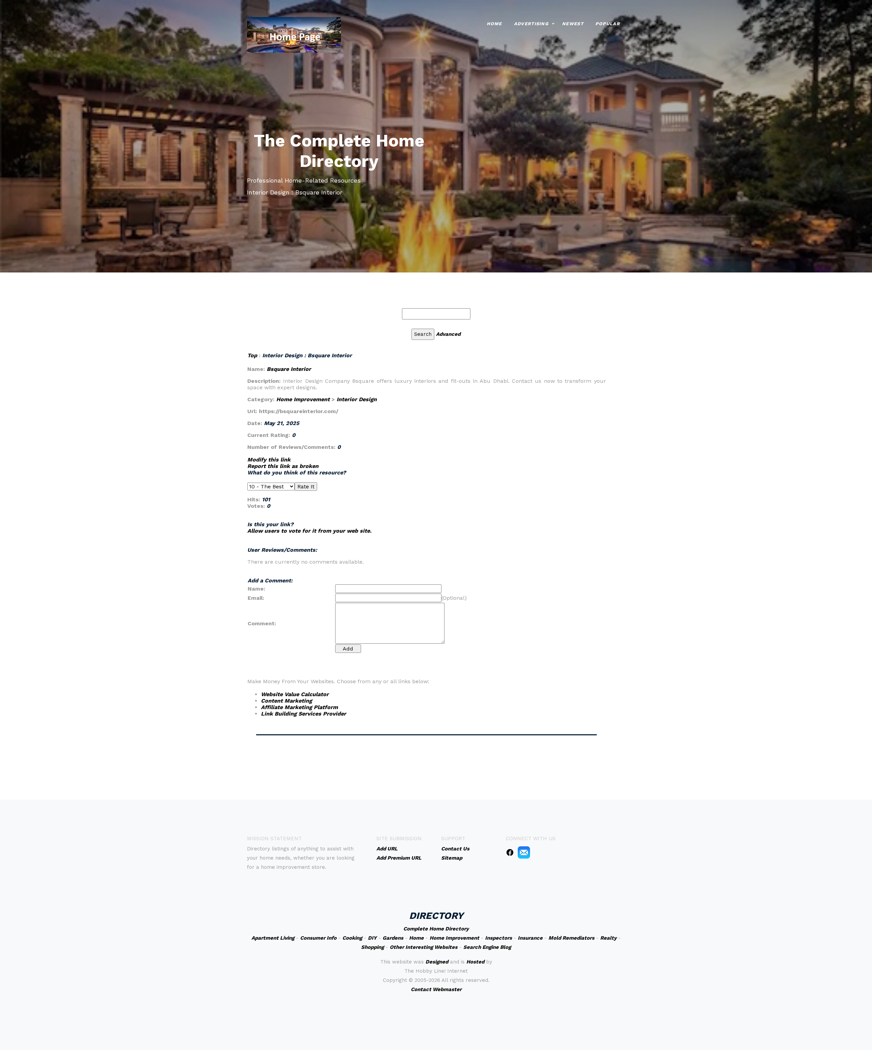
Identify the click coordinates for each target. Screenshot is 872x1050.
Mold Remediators (571, 938)
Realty (608, 938)
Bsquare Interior (289, 369)
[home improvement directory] (294, 34)
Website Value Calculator (295, 694)
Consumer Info (318, 938)
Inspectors (498, 938)
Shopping (372, 947)
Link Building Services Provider (303, 713)
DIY (372, 938)
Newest (572, 23)
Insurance (530, 938)
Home (494, 23)
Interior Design (357, 399)
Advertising (531, 23)
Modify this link (269, 459)
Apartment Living (272, 938)
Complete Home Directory (436, 929)
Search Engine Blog (487, 947)
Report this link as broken (282, 466)
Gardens (393, 938)
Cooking (352, 938)
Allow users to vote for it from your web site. (309, 531)
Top (253, 355)
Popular (607, 23)
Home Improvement (303, 399)
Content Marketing (286, 701)
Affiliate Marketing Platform (299, 707)
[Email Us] (524, 852)
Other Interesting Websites (423, 947)
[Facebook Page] (510, 852)
